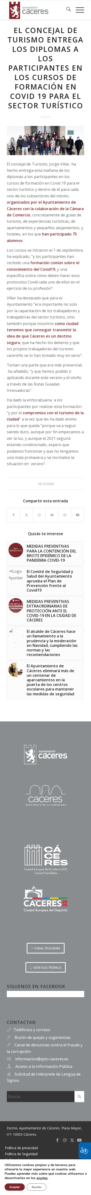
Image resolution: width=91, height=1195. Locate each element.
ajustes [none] (42, 1178)
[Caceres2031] (45, 860)
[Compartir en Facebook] (13, 515)
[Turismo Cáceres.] (45, 795)
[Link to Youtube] (77, 515)
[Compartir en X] (26, 515)
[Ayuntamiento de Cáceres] (38, 10)
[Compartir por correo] (52, 515)
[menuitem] (66, 10)
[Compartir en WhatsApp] (39, 515)
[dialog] (45, 1177)
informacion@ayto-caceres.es (41, 1059)
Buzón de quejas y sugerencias (43, 1037)
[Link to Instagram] (64, 515)
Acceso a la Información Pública (43, 1066)
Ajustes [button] (36, 1187)
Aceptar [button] (14, 1187)
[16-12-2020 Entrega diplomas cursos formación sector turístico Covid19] (45, 140)
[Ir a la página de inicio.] (45, 754)
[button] (46, 948)
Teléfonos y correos (32, 1029)
